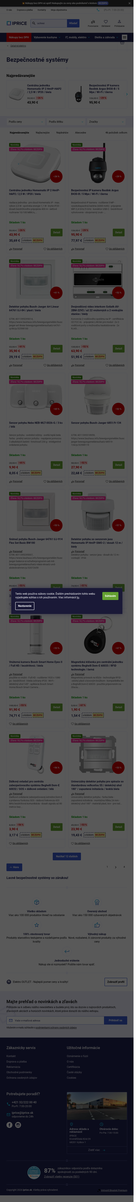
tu (78, 597)
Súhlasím (110, 596)
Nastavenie (25, 605)
